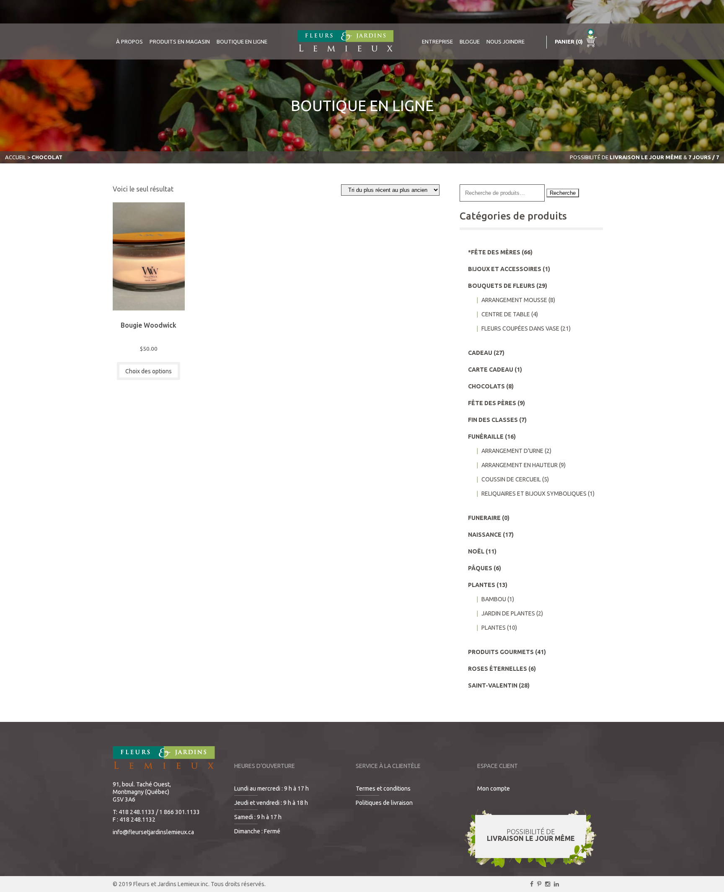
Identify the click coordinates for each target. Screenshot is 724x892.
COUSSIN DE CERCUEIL (511, 479)
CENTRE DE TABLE (505, 314)
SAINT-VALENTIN (492, 685)
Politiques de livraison (384, 802)
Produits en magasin (180, 41)
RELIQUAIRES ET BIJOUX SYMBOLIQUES (534, 493)
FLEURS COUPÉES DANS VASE (520, 328)
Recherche (563, 193)
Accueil (15, 157)
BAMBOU (493, 599)
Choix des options (148, 371)
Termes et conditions (383, 788)
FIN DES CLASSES (493, 419)
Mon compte (493, 788)
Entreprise (437, 41)
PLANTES (481, 585)
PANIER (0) (569, 41)
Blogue (470, 41)
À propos (129, 41)
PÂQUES (480, 568)
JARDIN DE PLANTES (508, 613)
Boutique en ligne (242, 41)
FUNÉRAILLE (486, 436)
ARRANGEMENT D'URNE (512, 450)
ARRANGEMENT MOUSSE (514, 300)
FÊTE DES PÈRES (492, 403)
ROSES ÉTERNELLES (497, 668)
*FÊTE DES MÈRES (494, 252)
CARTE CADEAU (490, 369)
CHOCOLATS (486, 386)
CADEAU (480, 352)
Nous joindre (505, 41)
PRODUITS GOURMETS (501, 652)
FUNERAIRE (484, 518)
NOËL (476, 551)
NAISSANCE (485, 534)
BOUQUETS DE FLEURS (501, 285)
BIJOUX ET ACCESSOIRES (504, 269)
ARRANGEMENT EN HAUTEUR (519, 465)
